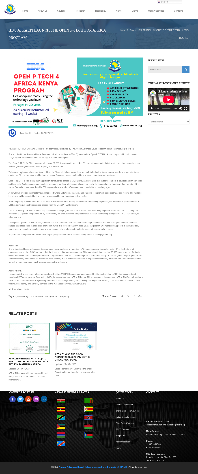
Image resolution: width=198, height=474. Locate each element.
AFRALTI (26, 133)
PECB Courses (122, 429)
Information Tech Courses (127, 411)
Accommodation (123, 442)
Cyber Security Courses (126, 417)
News (118, 448)
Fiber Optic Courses (125, 423)
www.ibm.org (61, 262)
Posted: (44, 133)
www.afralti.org (79, 284)
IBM (46, 296)
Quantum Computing (59, 296)
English (164, 2)
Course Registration (124, 405)
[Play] (151, 108)
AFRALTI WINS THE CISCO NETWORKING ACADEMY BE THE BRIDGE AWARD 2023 (72, 357)
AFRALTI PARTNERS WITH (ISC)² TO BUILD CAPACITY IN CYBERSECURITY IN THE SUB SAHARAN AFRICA (28, 361)
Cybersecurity (21, 296)
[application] (168, 99)
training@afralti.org (103, 234)
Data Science (36, 296)
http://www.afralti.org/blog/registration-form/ (51, 234)
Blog (132, 30)
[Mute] (180, 108)
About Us (120, 398)
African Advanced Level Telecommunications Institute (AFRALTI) (93, 467)
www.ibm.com (45, 262)
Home (122, 30)
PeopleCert (121, 435)
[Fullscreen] (185, 108)
